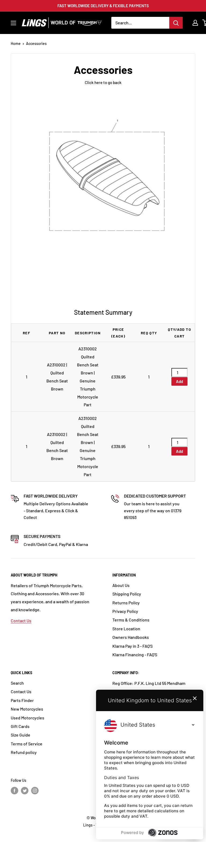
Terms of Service (26, 743)
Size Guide (20, 734)
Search (17, 682)
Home (16, 43)
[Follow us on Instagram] (35, 790)
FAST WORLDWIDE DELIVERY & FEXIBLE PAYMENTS (103, 5)
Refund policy (24, 752)
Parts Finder (22, 700)
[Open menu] (13, 23)
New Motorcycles (27, 708)
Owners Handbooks (130, 637)
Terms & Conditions (130, 619)
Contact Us (21, 620)
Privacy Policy (125, 611)
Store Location (126, 628)
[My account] (195, 23)
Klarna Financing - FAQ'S (134, 654)
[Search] (176, 23)
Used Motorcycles (27, 717)
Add (179, 381)
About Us (121, 585)
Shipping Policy (126, 593)
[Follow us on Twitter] (24, 790)
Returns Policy (126, 602)
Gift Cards (20, 726)
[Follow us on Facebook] (14, 790)
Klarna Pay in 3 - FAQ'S (132, 645)
